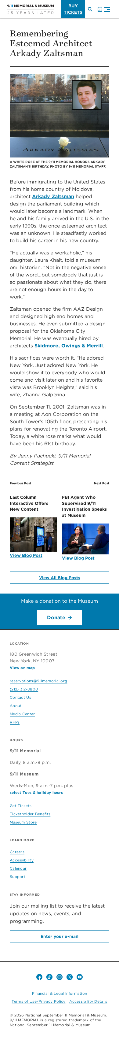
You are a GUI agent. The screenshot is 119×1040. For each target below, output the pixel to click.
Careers (17, 851)
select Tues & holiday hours (36, 792)
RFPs (15, 722)
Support (17, 876)
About (16, 705)
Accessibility (22, 860)
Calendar (102, 11)
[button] (105, 10)
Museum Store (23, 822)
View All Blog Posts (59, 577)
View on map (22, 667)
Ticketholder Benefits (30, 814)
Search (92, 11)
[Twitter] (70, 977)
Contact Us (20, 697)
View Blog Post (26, 555)
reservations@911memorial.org (38, 681)
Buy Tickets (73, 9)
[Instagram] (59, 977)
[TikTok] (49, 977)
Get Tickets (20, 805)
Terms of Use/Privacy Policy (38, 1001)
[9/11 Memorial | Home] (30, 9)
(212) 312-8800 (24, 689)
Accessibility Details (88, 1001)
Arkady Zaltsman (53, 196)
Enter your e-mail (59, 936)
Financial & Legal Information (59, 993)
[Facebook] (39, 977)
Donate (56, 617)
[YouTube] (80, 977)
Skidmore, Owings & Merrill (68, 346)
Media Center (22, 714)
